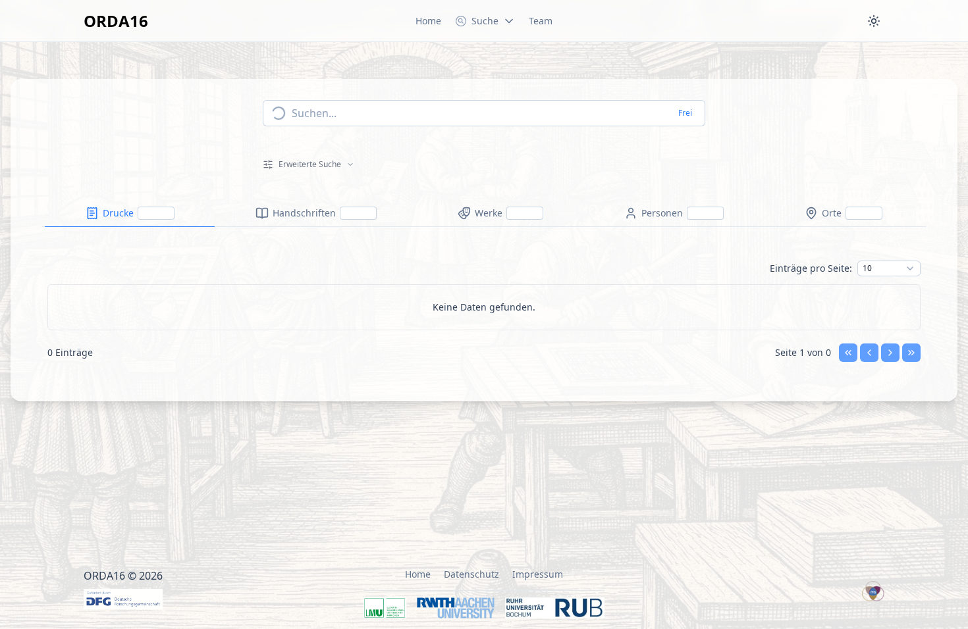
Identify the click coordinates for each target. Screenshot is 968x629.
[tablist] (484, 213)
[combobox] (889, 268)
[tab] (130, 213)
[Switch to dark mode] (873, 21)
